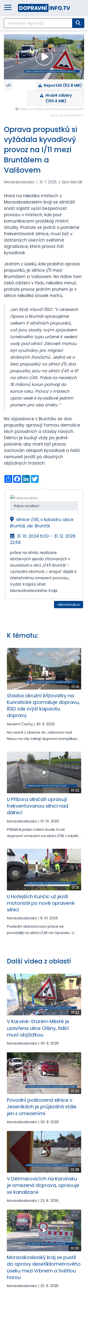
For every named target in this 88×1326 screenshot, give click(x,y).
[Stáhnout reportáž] (8, 85)
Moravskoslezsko (19, 182)
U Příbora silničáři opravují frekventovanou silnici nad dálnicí (37, 806)
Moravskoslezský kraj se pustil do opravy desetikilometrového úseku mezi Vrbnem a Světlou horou (44, 1267)
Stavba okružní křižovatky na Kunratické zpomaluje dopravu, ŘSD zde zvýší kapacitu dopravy (43, 705)
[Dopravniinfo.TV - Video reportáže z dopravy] (44, 7)
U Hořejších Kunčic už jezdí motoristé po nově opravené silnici (41, 903)
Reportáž (62, 85)
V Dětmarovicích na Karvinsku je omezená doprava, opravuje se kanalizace (43, 1185)
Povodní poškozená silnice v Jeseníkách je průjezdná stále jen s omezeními (42, 1107)
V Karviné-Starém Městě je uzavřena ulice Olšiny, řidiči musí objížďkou (38, 1028)
